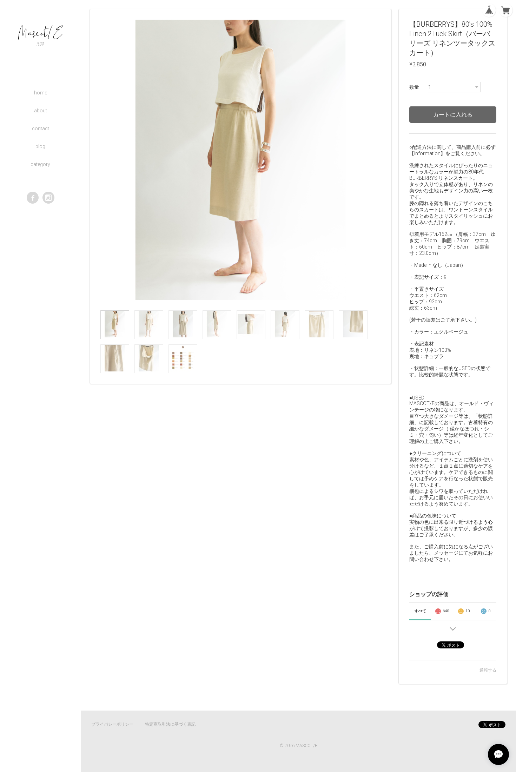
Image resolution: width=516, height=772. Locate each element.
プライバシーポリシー (112, 724)
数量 (414, 87)
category (40, 164)
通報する (487, 670)
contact (40, 128)
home (40, 92)
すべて (420, 611)
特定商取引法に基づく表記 (170, 724)
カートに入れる (452, 114)
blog (40, 146)
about (40, 110)
